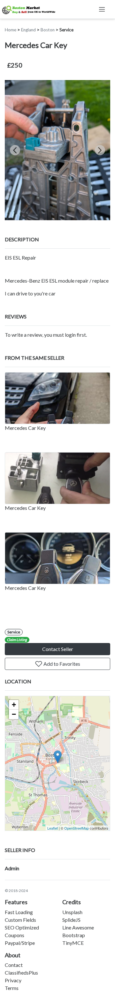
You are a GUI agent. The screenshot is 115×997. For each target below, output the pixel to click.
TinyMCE (73, 943)
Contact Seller (57, 649)
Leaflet (52, 828)
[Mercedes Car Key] (57, 398)
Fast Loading (19, 912)
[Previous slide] (15, 150)
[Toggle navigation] (102, 9)
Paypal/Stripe (20, 943)
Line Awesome (78, 927)
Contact (14, 965)
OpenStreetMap (76, 828)
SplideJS (71, 920)
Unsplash (72, 912)
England (28, 29)
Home (10, 29)
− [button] (14, 714)
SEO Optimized (22, 927)
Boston (48, 29)
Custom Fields (20, 920)
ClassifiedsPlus (21, 972)
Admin (12, 868)
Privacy (13, 980)
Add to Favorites (61, 664)
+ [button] (14, 705)
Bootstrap (73, 935)
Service (66, 29)
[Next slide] (100, 150)
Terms (12, 988)
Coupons (14, 935)
